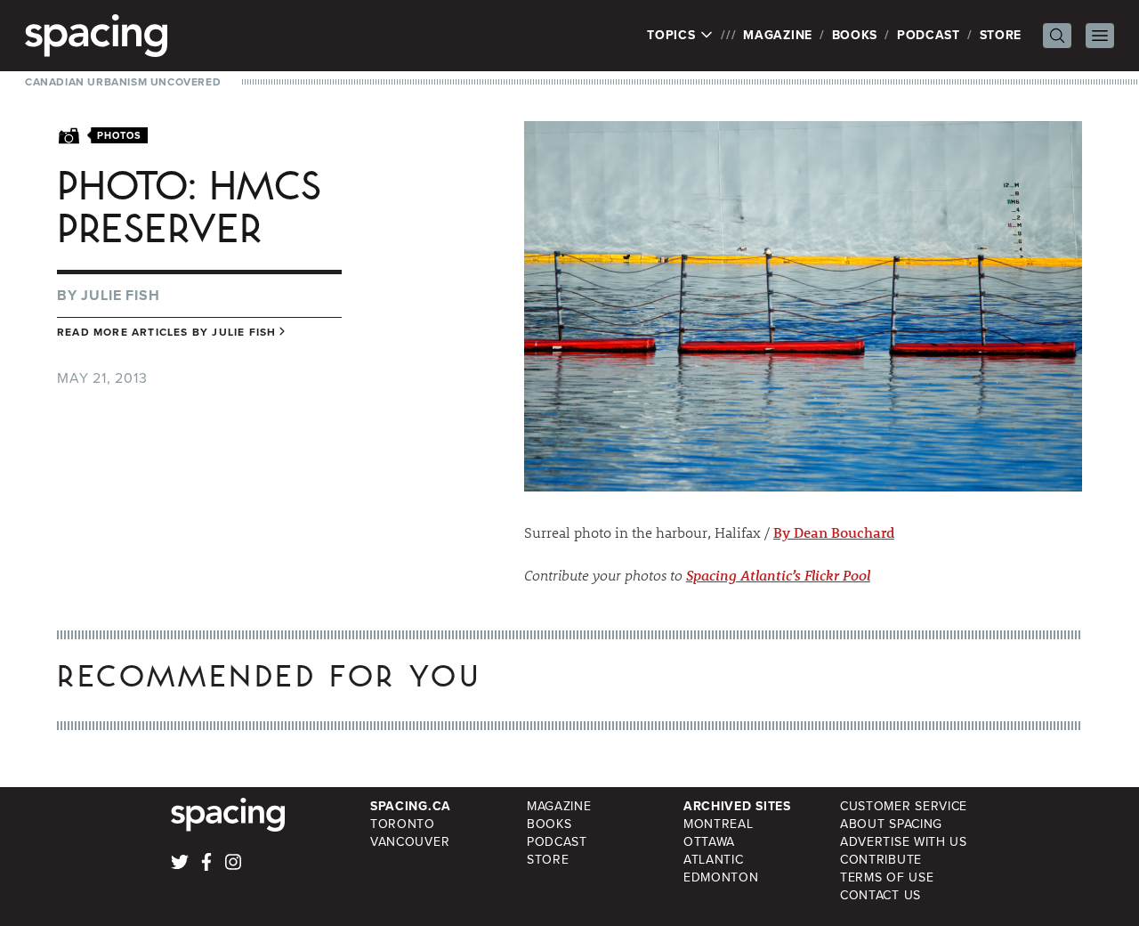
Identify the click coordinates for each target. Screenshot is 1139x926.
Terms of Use (886, 877)
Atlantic (713, 859)
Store (1001, 35)
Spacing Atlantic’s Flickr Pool (778, 574)
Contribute (881, 859)
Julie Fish (120, 295)
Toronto (402, 824)
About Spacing (891, 824)
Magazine (777, 35)
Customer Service (903, 806)
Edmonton (721, 877)
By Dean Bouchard (833, 532)
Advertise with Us (903, 842)
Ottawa (709, 842)
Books (855, 35)
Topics (673, 36)
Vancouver (409, 842)
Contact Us (880, 895)
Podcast (928, 35)
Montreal (718, 824)
